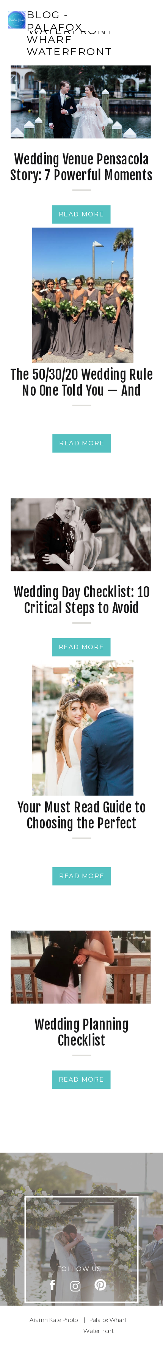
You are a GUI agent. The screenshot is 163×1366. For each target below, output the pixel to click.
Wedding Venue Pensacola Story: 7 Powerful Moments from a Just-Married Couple (81, 183)
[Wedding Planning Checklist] (81, 967)
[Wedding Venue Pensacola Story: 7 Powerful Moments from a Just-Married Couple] (81, 101)
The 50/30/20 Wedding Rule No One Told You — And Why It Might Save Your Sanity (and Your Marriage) (81, 398)
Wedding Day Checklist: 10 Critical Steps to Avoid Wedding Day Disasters (82, 608)
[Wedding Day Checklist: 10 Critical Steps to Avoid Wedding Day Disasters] (81, 534)
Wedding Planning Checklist (81, 1032)
